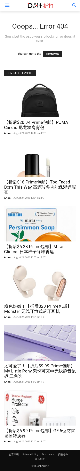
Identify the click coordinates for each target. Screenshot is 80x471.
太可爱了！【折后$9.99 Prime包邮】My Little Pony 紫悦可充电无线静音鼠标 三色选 (40, 371)
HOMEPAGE (52, 53)
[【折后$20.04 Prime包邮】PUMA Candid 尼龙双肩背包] (40, 99)
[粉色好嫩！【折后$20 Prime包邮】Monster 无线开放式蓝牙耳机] (40, 283)
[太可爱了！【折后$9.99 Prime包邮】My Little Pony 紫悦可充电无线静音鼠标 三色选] (40, 343)
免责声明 (14, 454)
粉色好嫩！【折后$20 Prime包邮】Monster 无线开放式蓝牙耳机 (37, 309)
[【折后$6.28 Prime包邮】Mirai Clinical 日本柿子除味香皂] (40, 224)
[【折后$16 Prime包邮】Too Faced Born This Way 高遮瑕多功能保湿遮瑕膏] (40, 159)
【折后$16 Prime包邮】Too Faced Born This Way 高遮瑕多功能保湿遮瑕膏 (40, 187)
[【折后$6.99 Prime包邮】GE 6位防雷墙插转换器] (40, 408)
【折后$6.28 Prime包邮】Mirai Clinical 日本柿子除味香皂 (33, 249)
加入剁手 (40, 459)
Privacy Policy (30, 454)
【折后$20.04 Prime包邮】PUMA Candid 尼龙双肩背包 (36, 125)
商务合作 (63, 454)
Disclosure (48, 454)
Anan (7, 133)
